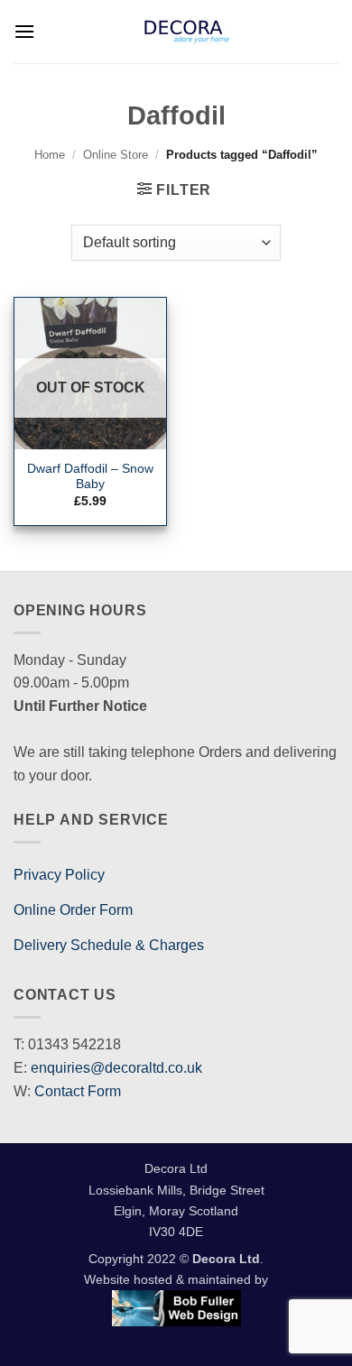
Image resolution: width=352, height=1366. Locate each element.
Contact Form (77, 1091)
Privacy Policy (59, 874)
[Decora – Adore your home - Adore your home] (187, 31)
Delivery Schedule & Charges (109, 945)
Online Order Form (73, 910)
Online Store (115, 155)
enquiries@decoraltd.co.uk (116, 1067)
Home (49, 155)
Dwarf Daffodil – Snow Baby (90, 477)
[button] (24, 31)
